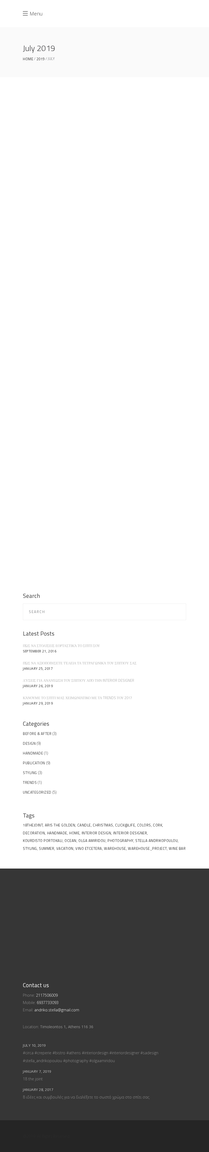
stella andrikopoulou (156, 840)
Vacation (64, 848)
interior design (96, 833)
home (74, 833)
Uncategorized (37, 792)
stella (45, 300)
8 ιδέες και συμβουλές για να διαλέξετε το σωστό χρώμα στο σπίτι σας (86, 1097)
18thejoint (33, 825)
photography (120, 840)
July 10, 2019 (45, 503)
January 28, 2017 (38, 1089)
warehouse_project (147, 848)
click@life (125, 825)
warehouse (115, 848)
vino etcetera (88, 848)
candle (84, 825)
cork (157, 825)
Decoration (34, 833)
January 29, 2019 (38, 703)
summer (46, 848)
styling (30, 772)
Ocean (70, 840)
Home (28, 59)
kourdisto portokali (43, 840)
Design (29, 743)
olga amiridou (92, 840)
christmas (103, 825)
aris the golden (60, 825)
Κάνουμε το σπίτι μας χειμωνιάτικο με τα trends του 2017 (77, 697)
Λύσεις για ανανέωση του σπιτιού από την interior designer (78, 680)
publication (34, 763)
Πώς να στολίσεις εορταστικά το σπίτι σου (61, 645)
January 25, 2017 (38, 668)
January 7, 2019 (37, 1071)
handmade (33, 753)
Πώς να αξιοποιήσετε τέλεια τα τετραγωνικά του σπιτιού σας (80, 663)
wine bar (177, 848)
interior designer (130, 833)
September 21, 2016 (39, 651)
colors (144, 825)
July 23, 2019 (45, 253)
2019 (40, 59)
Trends (30, 782)
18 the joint (33, 1078)
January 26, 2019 (38, 686)
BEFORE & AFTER (37, 733)
